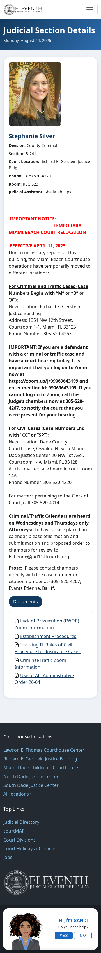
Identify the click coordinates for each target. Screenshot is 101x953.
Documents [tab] (25, 602)
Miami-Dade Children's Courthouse (40, 767)
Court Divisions (19, 840)
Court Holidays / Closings (30, 848)
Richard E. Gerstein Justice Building (40, 759)
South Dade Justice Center (31, 785)
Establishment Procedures (48, 636)
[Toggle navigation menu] (90, 9)
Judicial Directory (21, 822)
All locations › (17, 794)
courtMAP (14, 831)
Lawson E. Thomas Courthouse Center (43, 750)
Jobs (7, 857)
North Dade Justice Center (31, 776)
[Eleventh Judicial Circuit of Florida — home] (23, 9)
